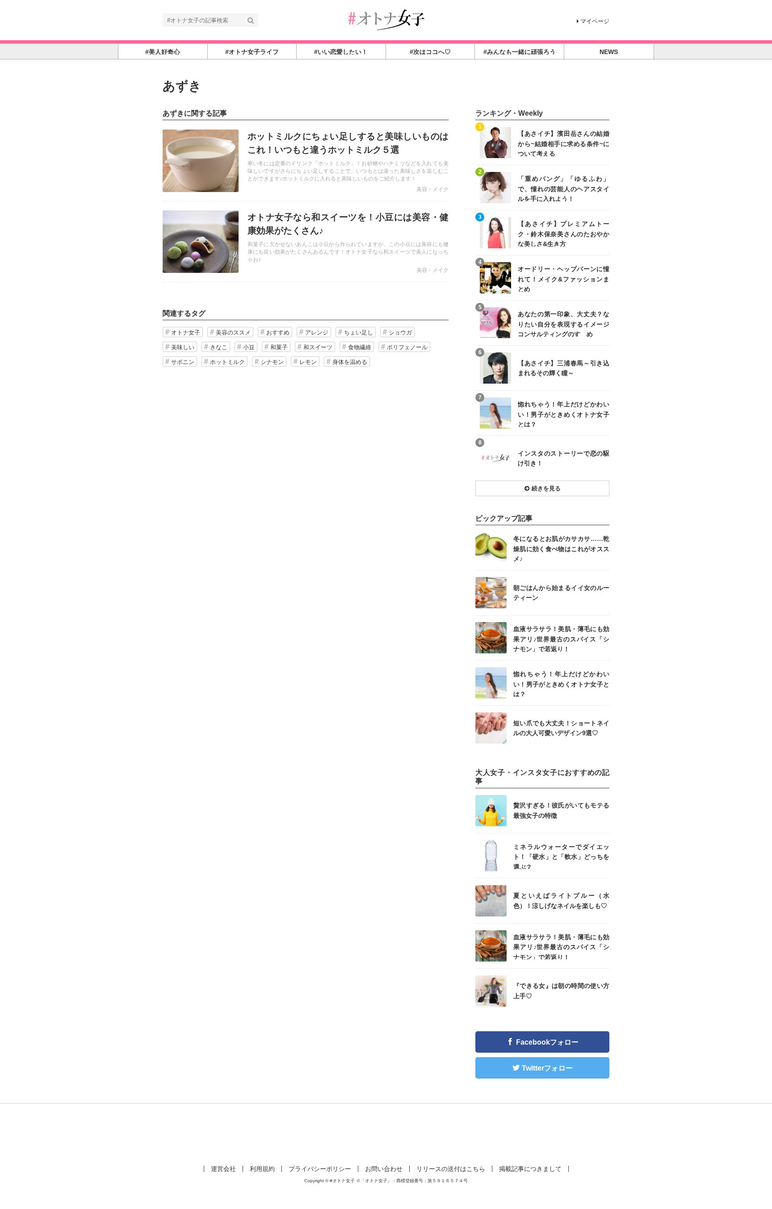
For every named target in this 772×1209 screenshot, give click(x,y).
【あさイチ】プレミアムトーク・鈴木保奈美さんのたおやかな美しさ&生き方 (563, 233)
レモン (308, 362)
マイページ (594, 21)
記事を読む (306, 161)
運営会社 (223, 1169)
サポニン (182, 362)
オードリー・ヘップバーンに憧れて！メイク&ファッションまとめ (563, 278)
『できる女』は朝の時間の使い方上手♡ (561, 990)
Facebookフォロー (547, 1042)
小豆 (249, 347)
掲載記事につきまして (530, 1169)
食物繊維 (359, 347)
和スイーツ (317, 347)
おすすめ (278, 332)
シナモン (272, 362)
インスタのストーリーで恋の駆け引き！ (563, 458)
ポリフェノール (407, 347)
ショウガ (400, 332)
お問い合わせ (384, 1169)
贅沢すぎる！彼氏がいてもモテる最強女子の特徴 (561, 810)
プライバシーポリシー (320, 1169)
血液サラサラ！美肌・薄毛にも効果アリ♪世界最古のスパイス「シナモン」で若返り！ (561, 638)
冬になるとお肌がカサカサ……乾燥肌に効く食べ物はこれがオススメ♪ (561, 548)
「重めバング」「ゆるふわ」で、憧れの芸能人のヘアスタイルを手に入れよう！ (563, 188)
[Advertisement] (386, 1133)
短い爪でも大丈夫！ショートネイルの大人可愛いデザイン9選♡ (561, 728)
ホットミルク (227, 362)
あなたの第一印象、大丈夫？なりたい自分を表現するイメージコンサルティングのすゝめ (563, 323)
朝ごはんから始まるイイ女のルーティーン (561, 592)
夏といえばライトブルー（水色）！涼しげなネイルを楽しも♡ (561, 900)
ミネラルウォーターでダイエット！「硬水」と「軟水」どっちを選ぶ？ (561, 856)
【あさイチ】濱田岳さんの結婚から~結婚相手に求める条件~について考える (563, 143)
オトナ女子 (185, 332)
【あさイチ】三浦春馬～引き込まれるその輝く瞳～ (563, 368)
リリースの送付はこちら (450, 1169)
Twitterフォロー (547, 1068)
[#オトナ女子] (386, 19)
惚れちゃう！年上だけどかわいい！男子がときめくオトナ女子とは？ (563, 414)
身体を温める (349, 362)
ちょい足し (358, 332)
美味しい (182, 347)
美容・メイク (432, 189)
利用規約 (262, 1169)
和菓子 (279, 347)
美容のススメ (233, 332)
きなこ (218, 347)
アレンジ (316, 332)
